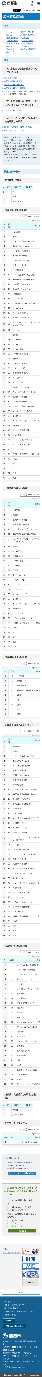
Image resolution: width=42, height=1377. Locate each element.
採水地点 (10, 46)
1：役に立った (15, 1207)
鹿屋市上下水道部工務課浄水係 (19, 1163)
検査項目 (10, 49)
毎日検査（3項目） (11, 78)
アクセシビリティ (11, 1315)
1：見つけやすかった (17, 1221)
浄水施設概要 (12, 41)
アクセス (9, 1321)
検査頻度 (10, 52)
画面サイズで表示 (33, 216)
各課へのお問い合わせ (14, 1326)
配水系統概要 (12, 38)
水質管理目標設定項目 (13, 111)
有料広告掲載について (12, 1253)
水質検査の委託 (28, 35)
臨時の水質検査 (27, 32)
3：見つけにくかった (17, 1226)
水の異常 (25, 46)
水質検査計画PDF (29, 49)
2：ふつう (29, 1207)
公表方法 (25, 38)
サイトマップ (9, 1302)
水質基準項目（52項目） (14, 81)
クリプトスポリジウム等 (14, 130)
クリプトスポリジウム (16, 1123)
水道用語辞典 (27, 43)
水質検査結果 (27, 41)
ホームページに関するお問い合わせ (18, 1311)
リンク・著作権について (14, 1305)
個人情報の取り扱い (12, 1308)
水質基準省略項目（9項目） (15, 88)
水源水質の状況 (13, 43)
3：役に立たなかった (17, 1210)
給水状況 (10, 35)
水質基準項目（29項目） (14, 85)
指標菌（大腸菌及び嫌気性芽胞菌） (18, 127)
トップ (9, 32)
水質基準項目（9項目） (16, 657)
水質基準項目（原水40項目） (16, 91)
